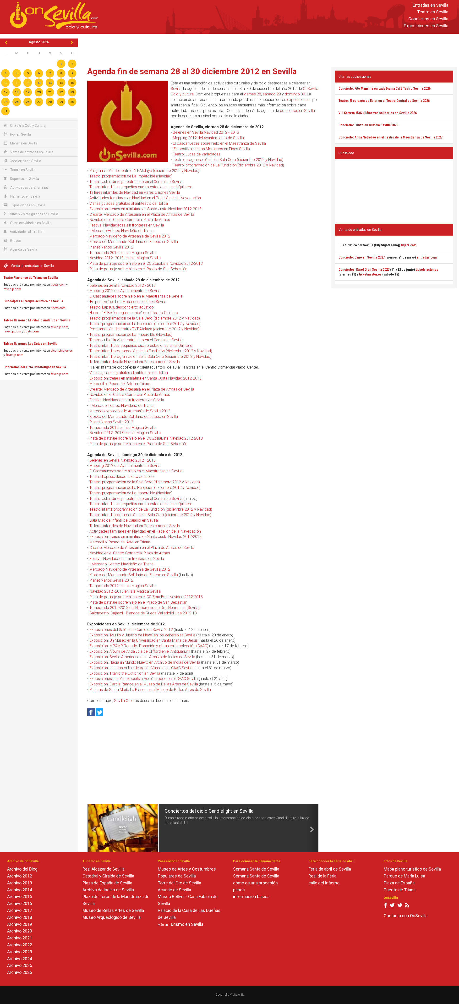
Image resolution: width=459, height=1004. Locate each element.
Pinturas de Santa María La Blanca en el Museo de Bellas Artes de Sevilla (150, 689)
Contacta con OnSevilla (405, 915)
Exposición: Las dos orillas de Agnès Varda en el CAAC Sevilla (140, 668)
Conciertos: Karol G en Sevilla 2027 (364, 269)
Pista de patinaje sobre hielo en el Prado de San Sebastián (138, 269)
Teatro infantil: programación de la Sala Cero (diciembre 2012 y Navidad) (150, 356)
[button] (93, 828)
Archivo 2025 (19, 965)
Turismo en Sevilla (186, 924)
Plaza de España (399, 882)
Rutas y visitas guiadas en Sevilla (33, 214)
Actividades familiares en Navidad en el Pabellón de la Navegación (145, 198)
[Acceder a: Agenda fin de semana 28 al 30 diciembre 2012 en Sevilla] (127, 121)
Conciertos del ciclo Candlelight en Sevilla (35, 367)
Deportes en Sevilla (24, 179)
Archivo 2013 (19, 882)
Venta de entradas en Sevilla (31, 152)
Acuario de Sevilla (174, 889)
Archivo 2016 (19, 903)
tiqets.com (58, 284)
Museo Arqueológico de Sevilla (111, 917)
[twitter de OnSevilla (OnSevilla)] (392, 906)
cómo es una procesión (255, 882)
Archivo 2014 (19, 889)
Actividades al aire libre (26, 232)
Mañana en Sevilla (23, 143)
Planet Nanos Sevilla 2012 (111, 247)
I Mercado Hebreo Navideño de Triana (121, 230)
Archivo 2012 (19, 875)
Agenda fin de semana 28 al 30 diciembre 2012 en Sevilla (192, 71)
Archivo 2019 (19, 924)
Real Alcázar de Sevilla (103, 869)
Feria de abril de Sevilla (329, 869)
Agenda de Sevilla (23, 249)
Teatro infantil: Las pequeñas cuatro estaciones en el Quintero (140, 187)
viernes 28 (252, 94)
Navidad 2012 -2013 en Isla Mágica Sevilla (125, 258)
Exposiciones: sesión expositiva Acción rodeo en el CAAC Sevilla (143, 678)
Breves (15, 241)
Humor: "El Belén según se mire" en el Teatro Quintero (133, 312)
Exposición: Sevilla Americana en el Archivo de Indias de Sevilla (142, 657)
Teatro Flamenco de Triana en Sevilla (31, 278)
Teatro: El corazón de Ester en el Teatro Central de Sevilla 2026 (384, 101)
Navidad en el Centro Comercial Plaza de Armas (129, 219)
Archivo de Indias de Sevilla (108, 889)
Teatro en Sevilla (432, 12)
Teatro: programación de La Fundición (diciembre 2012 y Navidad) (228, 165)
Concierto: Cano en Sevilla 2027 (362, 257)
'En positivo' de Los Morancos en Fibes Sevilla (211, 149)
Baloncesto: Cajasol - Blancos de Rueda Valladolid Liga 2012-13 (143, 613)
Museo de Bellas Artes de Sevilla (113, 910)
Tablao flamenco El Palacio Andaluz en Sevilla (37, 320)
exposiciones (298, 99)
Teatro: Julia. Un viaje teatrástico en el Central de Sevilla (135, 181)
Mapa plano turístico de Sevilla (412, 869)
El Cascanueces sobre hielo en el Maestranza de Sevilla (219, 143)
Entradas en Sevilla (430, 5)
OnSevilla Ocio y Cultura (27, 125)
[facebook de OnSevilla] (385, 906)
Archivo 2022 (19, 944)
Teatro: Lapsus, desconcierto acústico (121, 307)
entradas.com (427, 257)
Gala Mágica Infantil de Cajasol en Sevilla (123, 520)
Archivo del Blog (22, 869)
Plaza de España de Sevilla (107, 882)
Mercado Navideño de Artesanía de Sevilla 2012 (129, 236)
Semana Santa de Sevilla (256, 869)
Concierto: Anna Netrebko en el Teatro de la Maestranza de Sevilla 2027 (391, 137)
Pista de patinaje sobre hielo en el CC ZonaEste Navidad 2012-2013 (146, 263)
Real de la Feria (322, 875)
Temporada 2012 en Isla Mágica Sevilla (122, 252)
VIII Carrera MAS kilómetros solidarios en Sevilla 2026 (378, 113)
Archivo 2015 (19, 896)
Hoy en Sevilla (20, 134)
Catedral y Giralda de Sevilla (108, 875)
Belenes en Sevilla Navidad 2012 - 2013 (206, 132)
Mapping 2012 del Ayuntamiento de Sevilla (208, 138)
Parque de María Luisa (404, 875)
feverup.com (12, 289)
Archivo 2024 (19, 958)
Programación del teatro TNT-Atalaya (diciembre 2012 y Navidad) (144, 170)
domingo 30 (295, 94)
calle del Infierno (323, 882)
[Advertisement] (268, 49)
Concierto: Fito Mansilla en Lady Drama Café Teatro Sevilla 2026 (385, 88)
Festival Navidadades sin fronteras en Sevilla (126, 225)
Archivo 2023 (19, 951)
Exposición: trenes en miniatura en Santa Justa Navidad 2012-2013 (145, 209)
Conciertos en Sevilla (428, 19)
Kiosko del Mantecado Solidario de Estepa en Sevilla (133, 241)
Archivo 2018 (19, 917)
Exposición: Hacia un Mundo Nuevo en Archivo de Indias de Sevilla (144, 662)
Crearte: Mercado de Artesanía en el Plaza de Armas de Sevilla (141, 214)
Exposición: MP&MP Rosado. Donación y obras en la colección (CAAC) (148, 646)
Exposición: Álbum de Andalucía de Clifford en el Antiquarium (139, 651)
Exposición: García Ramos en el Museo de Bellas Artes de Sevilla (143, 684)
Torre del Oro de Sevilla (179, 882)
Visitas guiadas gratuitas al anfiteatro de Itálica (128, 203)
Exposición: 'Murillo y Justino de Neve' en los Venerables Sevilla (142, 635)
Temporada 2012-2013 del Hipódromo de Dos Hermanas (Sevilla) (144, 607)
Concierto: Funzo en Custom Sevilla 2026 (368, 125)
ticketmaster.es (427, 269)
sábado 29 (272, 94)
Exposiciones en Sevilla (426, 25)
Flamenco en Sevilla (25, 196)
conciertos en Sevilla (297, 110)
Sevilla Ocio (124, 700)
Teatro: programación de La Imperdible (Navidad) (130, 176)
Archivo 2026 (19, 972)
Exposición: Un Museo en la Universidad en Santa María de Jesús (143, 640)
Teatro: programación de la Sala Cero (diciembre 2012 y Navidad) (228, 159)
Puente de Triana (399, 889)
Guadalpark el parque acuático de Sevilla (33, 301)
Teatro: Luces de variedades (196, 154)
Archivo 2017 (19, 910)
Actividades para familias (29, 187)
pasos (239, 889)
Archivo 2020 (19, 930)
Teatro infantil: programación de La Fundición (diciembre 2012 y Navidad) (150, 351)
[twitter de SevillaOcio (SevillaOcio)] (399, 906)
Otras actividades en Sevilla (30, 223)
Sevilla (176, 88)
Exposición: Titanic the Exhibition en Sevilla (124, 673)
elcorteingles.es (62, 350)
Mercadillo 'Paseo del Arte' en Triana (119, 383)
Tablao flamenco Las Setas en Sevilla (30, 344)
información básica (251, 896)
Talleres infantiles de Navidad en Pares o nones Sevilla (134, 192)
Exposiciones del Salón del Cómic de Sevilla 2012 (131, 629)
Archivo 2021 (19, 937)
